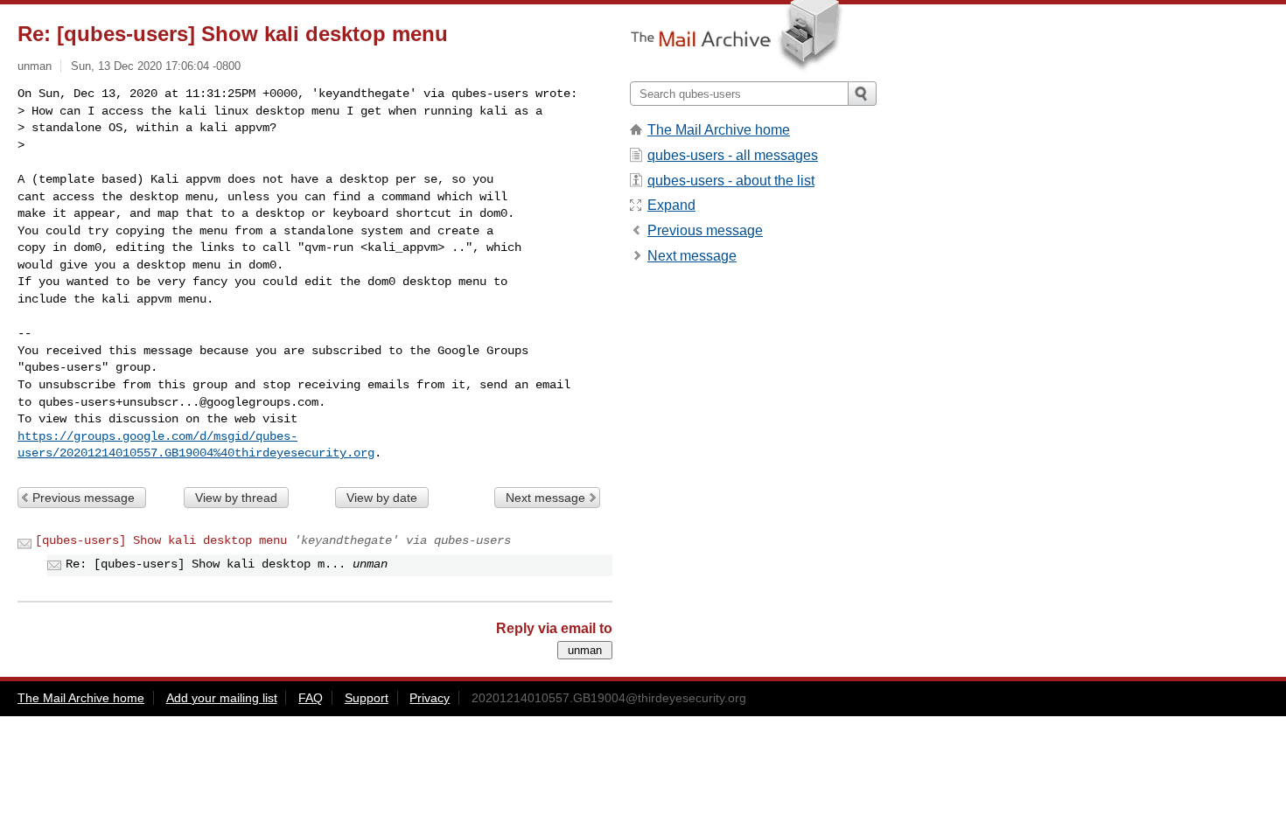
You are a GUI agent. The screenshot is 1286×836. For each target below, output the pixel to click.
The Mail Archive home (718, 129)
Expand (671, 205)
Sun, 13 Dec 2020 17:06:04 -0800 (156, 66)
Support (366, 698)
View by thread (236, 498)
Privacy (429, 698)
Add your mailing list (221, 698)
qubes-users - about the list (730, 180)
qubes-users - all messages (732, 155)
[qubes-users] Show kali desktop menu (161, 540)
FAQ (310, 698)
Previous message (83, 498)
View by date (381, 498)
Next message (545, 498)
